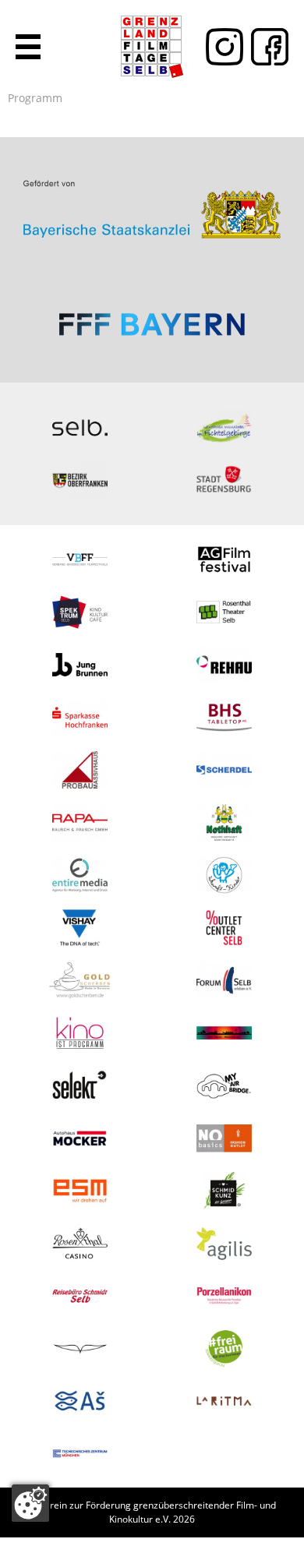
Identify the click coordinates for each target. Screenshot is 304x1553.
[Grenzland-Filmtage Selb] (152, 47)
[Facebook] (265, 46)
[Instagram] (220, 46)
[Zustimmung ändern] (30, 1503)
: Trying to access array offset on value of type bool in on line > (152, 202)
